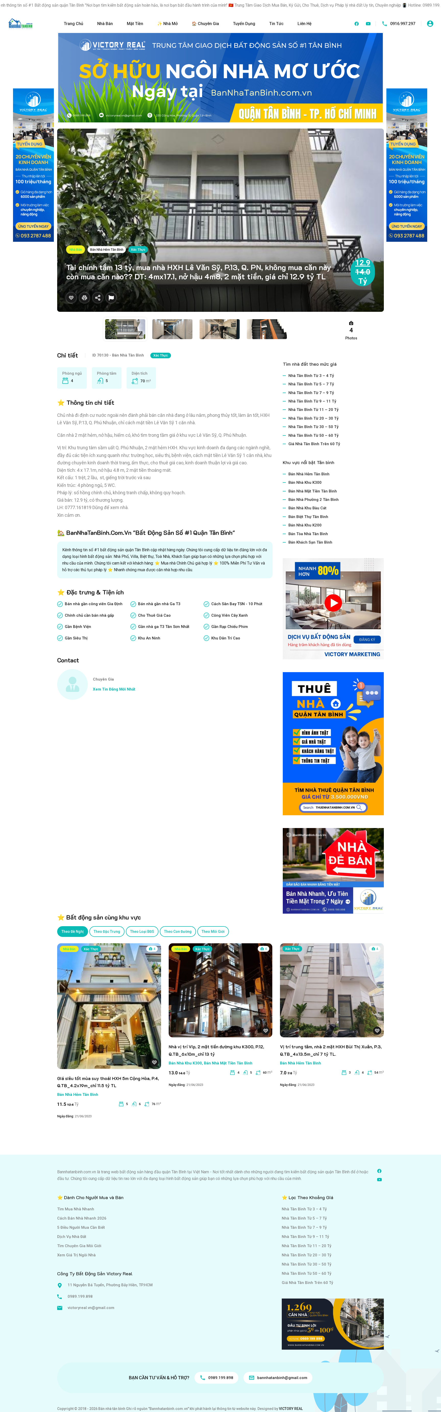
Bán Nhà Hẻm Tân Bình (106, 249)
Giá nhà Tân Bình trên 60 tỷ (314, 444)
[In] (84, 298)
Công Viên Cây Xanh (229, 615)
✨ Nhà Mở (167, 23)
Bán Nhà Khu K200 (305, 525)
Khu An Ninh (149, 638)
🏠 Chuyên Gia (205, 23)
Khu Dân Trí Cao (225, 638)
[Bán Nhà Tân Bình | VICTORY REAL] (20, 23)
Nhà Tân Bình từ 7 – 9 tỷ (311, 393)
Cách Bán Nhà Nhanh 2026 (81, 1218)
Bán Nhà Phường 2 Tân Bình (313, 499)
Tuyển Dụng (244, 23)
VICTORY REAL (291, 1409)
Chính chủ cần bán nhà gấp (89, 615)
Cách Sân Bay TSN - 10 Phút (236, 604)
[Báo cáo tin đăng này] (111, 298)
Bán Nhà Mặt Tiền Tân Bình (312, 491)
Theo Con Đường (178, 931)
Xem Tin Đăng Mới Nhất (114, 689)
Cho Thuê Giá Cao (154, 615)
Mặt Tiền (135, 23)
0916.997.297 (402, 23)
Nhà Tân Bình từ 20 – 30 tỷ (313, 418)
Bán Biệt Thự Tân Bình (308, 516)
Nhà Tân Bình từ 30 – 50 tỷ (313, 426)
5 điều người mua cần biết (81, 1227)
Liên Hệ (305, 23)
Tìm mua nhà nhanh (75, 1209)
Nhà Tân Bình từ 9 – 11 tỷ (312, 401)
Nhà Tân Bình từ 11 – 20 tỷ (313, 409)
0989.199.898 (80, 1296)
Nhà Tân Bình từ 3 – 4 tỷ (311, 375)
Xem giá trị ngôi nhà (76, 1255)
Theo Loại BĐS (142, 931)
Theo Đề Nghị (73, 931)
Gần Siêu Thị (76, 638)
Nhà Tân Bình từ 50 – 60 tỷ (313, 435)
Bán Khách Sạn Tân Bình (310, 542)
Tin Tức (276, 23)
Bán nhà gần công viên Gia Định (93, 604)
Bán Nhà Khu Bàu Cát (307, 508)
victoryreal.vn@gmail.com (91, 1307)
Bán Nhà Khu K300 (305, 482)
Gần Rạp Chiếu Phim (229, 626)
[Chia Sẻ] (98, 298)
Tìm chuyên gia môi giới (79, 1246)
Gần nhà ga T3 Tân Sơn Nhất (163, 626)
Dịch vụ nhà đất (71, 1236)
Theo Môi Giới (213, 931)
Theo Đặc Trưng (107, 931)
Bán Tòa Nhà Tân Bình (308, 534)
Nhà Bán (105, 23)
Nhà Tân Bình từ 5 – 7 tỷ (311, 384)
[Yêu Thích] (71, 298)
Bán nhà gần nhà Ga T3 (159, 604)
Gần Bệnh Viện (78, 626)
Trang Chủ (73, 23)
